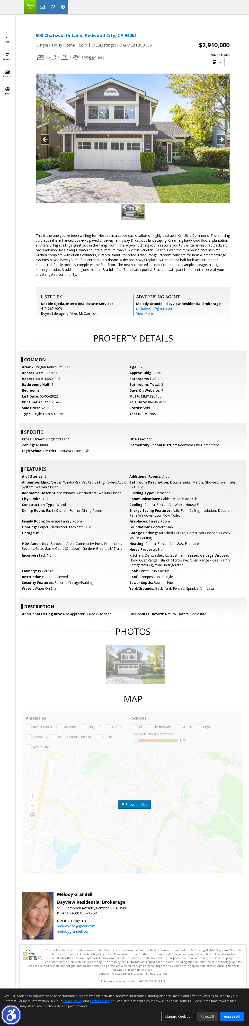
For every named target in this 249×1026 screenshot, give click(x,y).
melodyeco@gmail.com (154, 308)
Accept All (232, 1016)
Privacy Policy (72, 1001)
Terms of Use (99, 1001)
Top (7, 41)
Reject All (207, 1016)
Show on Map (136, 804)
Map (7, 93)
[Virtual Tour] (63, 7)
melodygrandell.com (73, 931)
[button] (11, 1015)
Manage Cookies (177, 1016)
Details (7, 59)
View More (144, 313)
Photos (7, 76)
